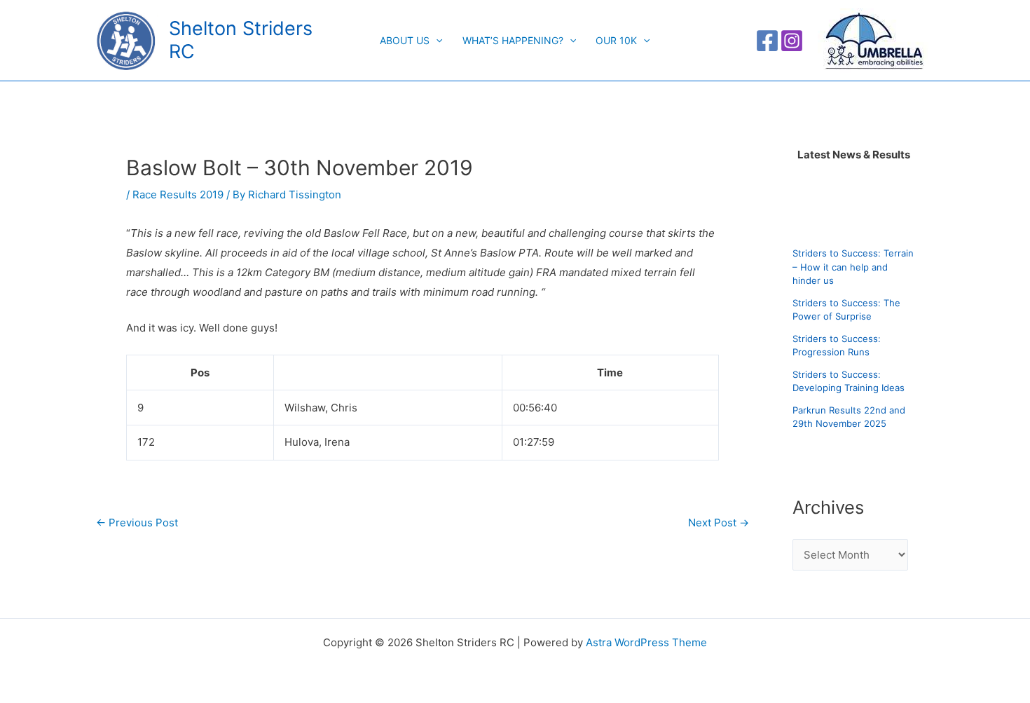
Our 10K (616, 40)
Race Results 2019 (178, 194)
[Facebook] (767, 41)
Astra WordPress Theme (646, 642)
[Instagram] (792, 41)
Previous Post (137, 522)
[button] (436, 40)
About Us (405, 40)
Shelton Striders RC (241, 39)
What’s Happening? (512, 40)
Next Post (718, 522)
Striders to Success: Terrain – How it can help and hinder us (853, 267)
